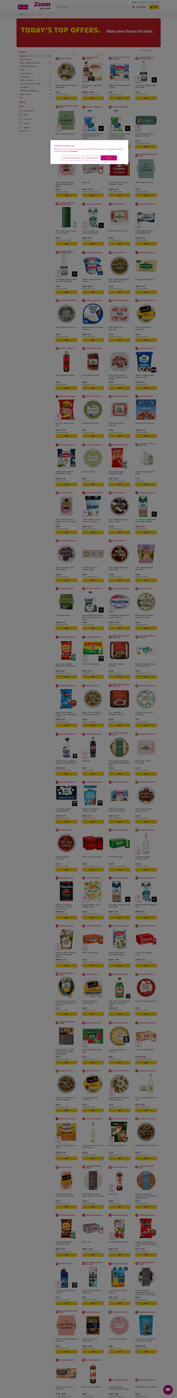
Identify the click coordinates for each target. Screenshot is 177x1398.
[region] (89, 152)
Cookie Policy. (74, 151)
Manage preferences (91, 158)
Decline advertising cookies (72, 158)
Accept (109, 158)
